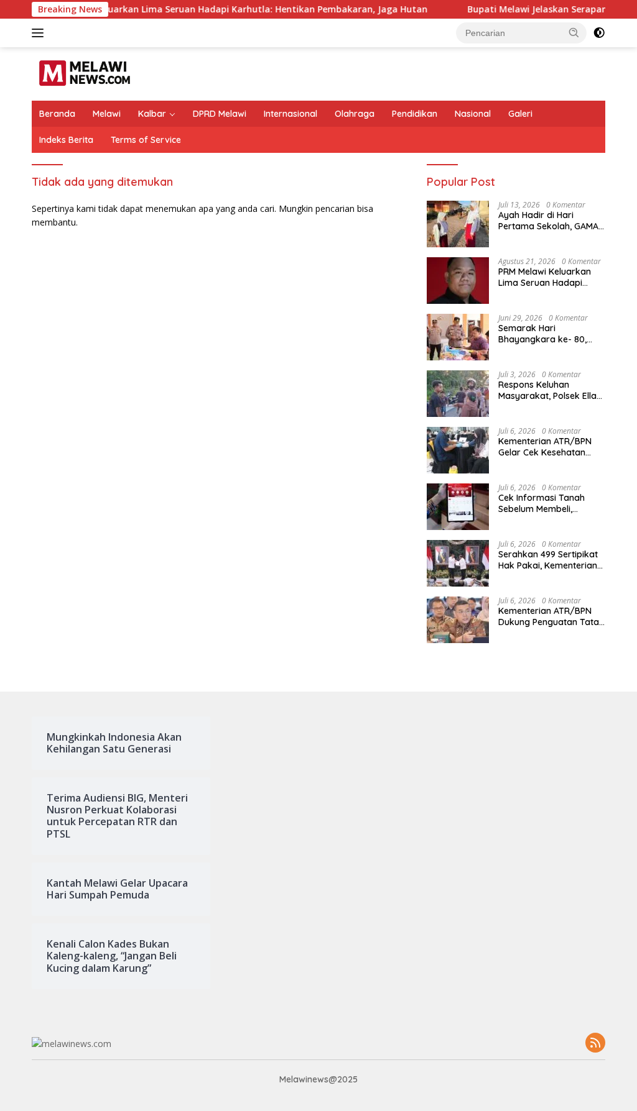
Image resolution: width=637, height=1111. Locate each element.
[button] (574, 32)
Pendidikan (414, 113)
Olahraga (354, 113)
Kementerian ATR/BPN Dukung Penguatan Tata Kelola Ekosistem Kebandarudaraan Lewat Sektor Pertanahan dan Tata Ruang (550, 616)
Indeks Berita (66, 139)
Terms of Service (146, 139)
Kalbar (152, 113)
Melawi (107, 113)
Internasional (290, 113)
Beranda (57, 113)
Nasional (473, 113)
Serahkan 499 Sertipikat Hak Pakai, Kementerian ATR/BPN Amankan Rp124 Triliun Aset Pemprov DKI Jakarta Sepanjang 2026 (551, 560)
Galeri (520, 113)
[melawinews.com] (84, 73)
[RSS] (595, 1043)
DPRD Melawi (219, 113)
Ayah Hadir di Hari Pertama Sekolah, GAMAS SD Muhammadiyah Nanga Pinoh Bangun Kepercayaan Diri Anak (550, 220)
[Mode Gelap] (599, 32)
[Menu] (40, 32)
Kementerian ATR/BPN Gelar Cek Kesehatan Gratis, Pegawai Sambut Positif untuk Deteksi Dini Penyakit (549, 447)
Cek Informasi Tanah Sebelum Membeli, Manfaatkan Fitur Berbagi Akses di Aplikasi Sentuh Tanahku (551, 503)
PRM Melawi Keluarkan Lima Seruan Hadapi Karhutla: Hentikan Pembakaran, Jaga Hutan (551, 277)
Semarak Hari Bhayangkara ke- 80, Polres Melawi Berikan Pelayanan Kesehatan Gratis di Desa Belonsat (546, 333)
